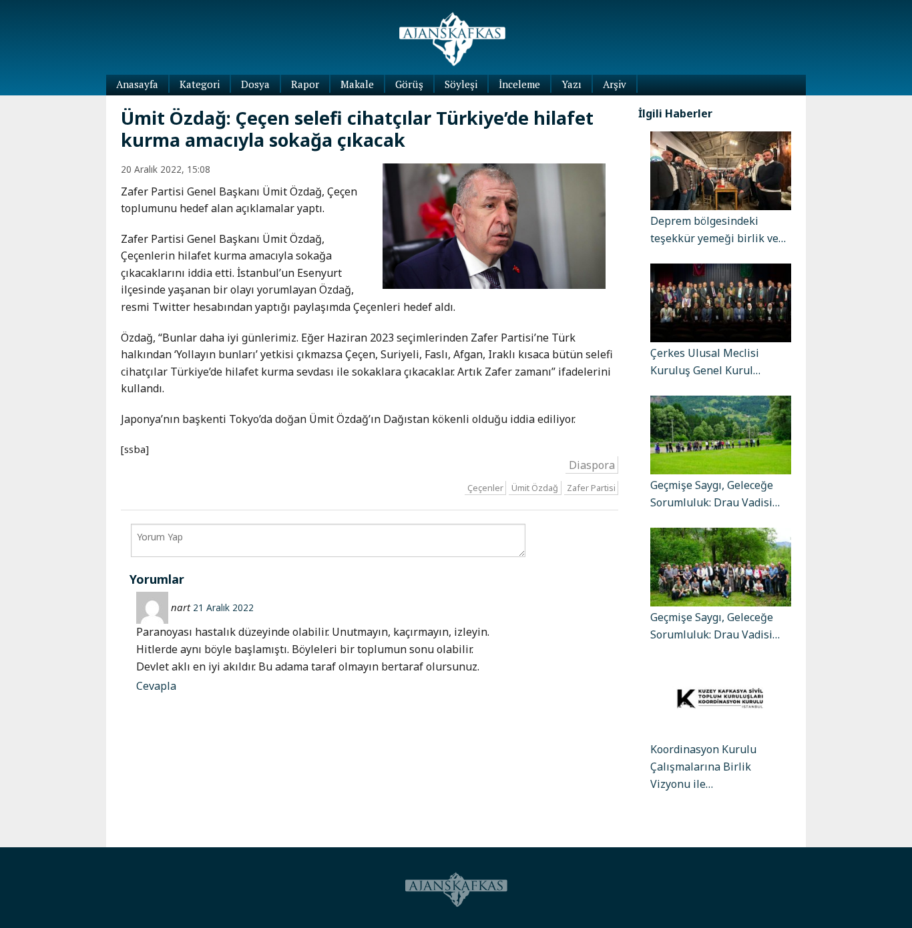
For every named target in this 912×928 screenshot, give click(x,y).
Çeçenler (485, 488)
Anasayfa (137, 84)
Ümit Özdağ (534, 488)
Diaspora (592, 464)
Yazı (571, 84)
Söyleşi (461, 84)
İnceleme (519, 84)
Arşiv (614, 84)
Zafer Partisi (591, 488)
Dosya (255, 84)
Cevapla (156, 685)
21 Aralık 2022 (223, 607)
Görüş (409, 84)
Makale (357, 84)
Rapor (305, 84)
